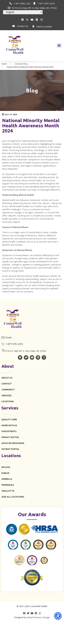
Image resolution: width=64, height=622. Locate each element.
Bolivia (5, 467)
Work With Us (9, 425)
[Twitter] (26, 357)
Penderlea (7, 485)
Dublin (5, 473)
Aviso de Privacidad (12, 443)
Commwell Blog (21, 64)
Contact (6, 383)
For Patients (9, 431)
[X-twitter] (27, 19)
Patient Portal (10, 449)
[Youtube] (32, 19)
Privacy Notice (10, 437)
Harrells (6, 479)
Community (8, 389)
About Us (7, 378)
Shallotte (7, 491)
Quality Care (9, 419)
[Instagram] (41, 19)
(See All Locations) (12, 497)
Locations (7, 401)
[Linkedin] (36, 19)
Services (6, 395)
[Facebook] (22, 19)
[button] (59, 45)
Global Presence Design (38, 617)
